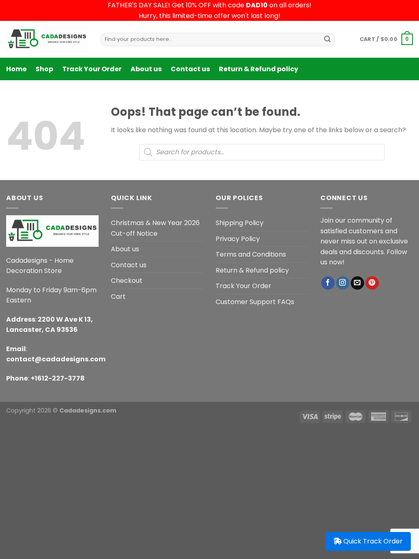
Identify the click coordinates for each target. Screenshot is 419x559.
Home (16, 69)
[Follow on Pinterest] (372, 283)
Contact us (190, 69)
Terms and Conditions (251, 254)
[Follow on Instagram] (342, 283)
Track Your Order (92, 69)
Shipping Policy (240, 223)
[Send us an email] (357, 283)
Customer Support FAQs (255, 302)
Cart (118, 296)
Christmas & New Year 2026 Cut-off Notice (155, 228)
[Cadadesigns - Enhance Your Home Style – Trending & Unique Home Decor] (47, 39)
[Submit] (327, 39)
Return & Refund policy (258, 69)
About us (146, 69)
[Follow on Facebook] (328, 283)
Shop (44, 69)
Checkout (126, 280)
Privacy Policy (238, 238)
